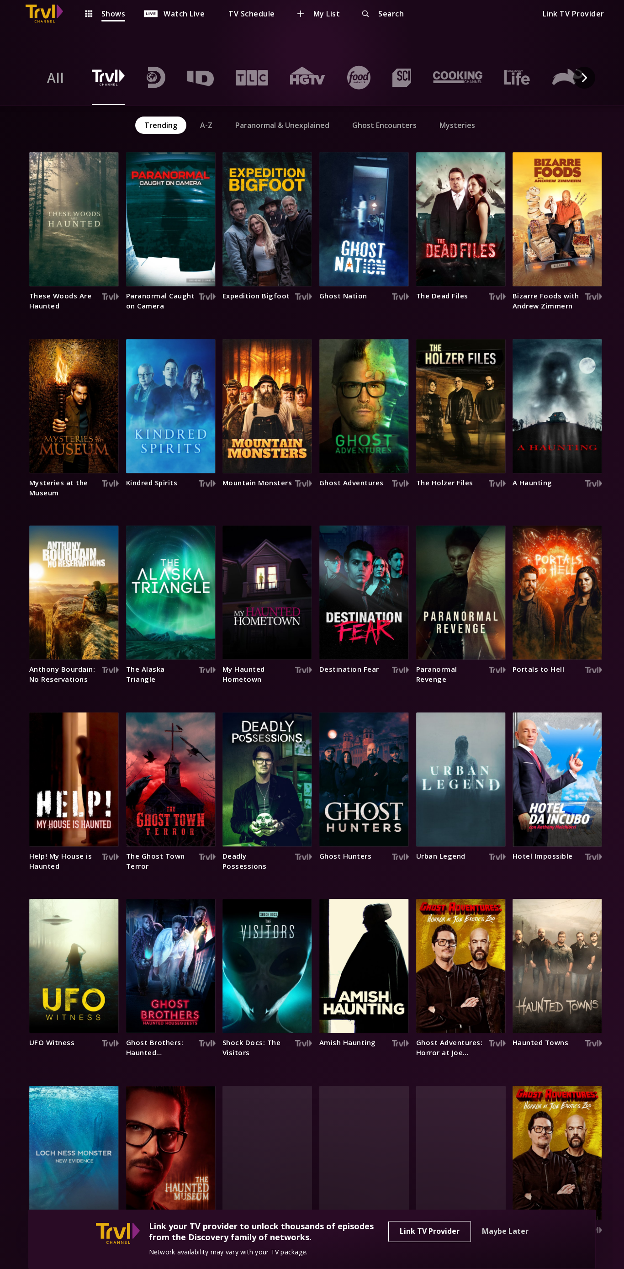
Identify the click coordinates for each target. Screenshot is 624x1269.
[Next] (584, 78)
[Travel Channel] (49, 14)
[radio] (56, 77)
